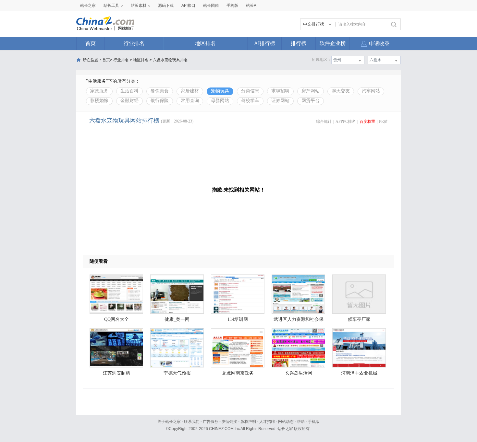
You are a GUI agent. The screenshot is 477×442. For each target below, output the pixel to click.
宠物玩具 (220, 90)
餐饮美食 (160, 90)
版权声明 (248, 421)
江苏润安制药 (116, 373)
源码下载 (166, 5)
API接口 (188, 5)
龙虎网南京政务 (238, 373)
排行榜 (298, 43)
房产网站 (310, 90)
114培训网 (237, 319)
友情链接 (229, 421)
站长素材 (138, 5)
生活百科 (129, 90)
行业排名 (134, 43)
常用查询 (190, 100)
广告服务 (210, 421)
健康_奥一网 (177, 319)
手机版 (314, 421)
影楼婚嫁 (99, 100)
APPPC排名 (346, 121)
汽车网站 (371, 90)
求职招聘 (280, 90)
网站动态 (286, 421)
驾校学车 (250, 100)
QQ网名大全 (116, 319)
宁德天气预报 (177, 373)
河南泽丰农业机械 (359, 373)
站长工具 (111, 5)
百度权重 (367, 121)
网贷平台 (310, 100)
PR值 (383, 121)
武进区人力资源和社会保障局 (299, 321)
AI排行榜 (264, 43)
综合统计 (324, 121)
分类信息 (250, 90)
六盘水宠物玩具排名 (170, 60)
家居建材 (190, 90)
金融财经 (129, 100)
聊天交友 (341, 90)
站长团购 (211, 5)
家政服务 (99, 90)
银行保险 (160, 100)
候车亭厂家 (359, 319)
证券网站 (280, 100)
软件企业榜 (333, 43)
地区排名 (205, 43)
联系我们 (192, 421)
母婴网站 (220, 100)
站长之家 (88, 5)
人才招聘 (267, 421)
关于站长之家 (169, 421)
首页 (90, 43)
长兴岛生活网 (298, 373)
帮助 (301, 421)
